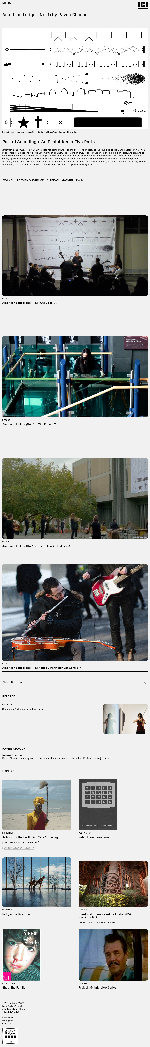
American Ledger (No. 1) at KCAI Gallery (29, 302)
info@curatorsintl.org (13, 1009)
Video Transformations (94, 837)
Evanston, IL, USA (19, 848)
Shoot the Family (13, 987)
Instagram (7, 1020)
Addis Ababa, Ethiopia (97, 923)
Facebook (7, 1017)
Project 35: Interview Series (97, 987)
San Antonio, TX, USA (21, 843)
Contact (6, 1023)
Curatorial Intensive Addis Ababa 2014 (105, 914)
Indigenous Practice (16, 914)
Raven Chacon (12, 755)
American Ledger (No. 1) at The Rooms (28, 424)
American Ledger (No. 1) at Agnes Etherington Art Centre (40, 667)
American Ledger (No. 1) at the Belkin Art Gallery (35, 546)
